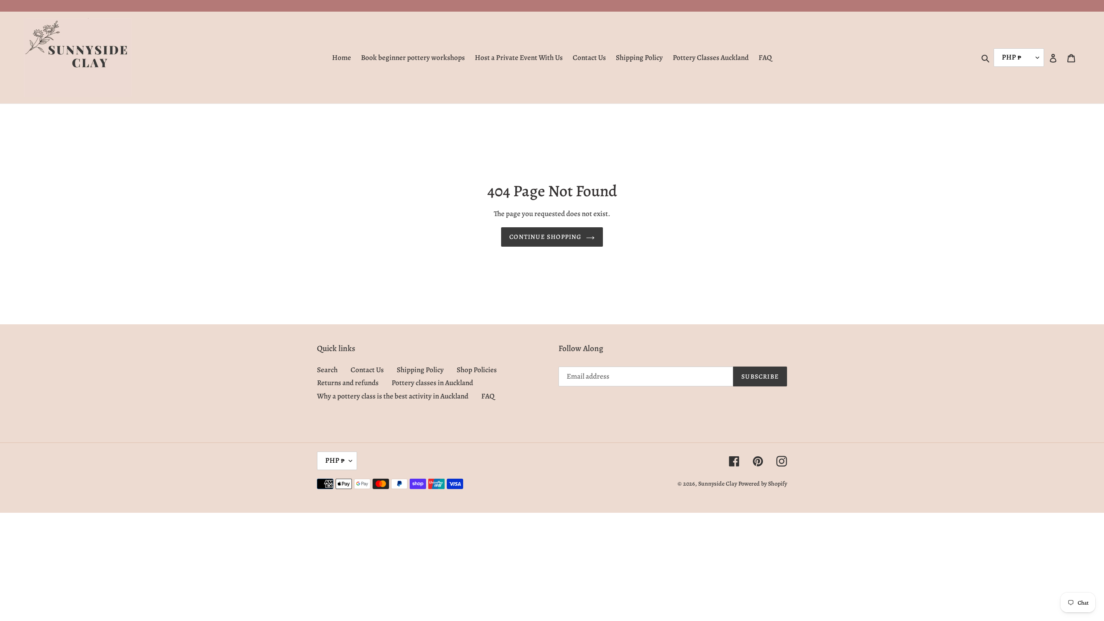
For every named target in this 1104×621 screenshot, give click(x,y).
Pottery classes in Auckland (432, 383)
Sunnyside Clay (717, 484)
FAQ (488, 396)
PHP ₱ (335, 460)
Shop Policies (477, 370)
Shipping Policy (420, 370)
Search (327, 370)
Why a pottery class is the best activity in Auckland (392, 396)
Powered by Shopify (762, 484)
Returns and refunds (348, 383)
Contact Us (367, 370)
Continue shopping (545, 236)
